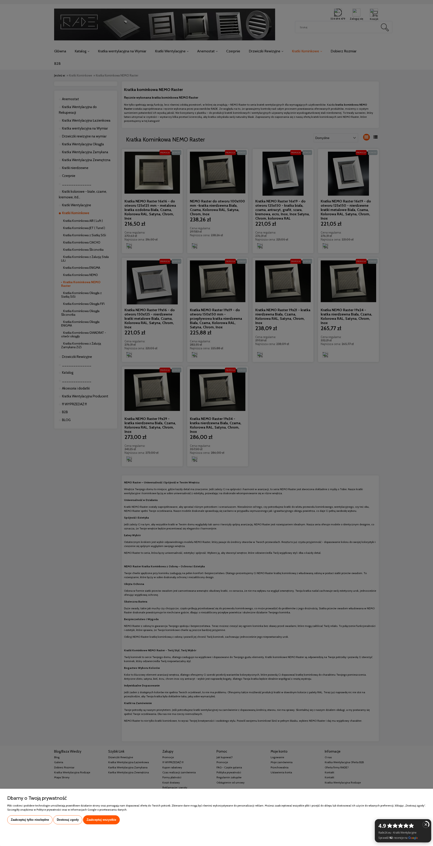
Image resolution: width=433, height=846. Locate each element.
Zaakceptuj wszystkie (101, 819)
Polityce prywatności (49, 809)
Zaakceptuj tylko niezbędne (30, 819)
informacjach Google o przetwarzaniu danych (99, 809)
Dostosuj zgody (68, 819)
